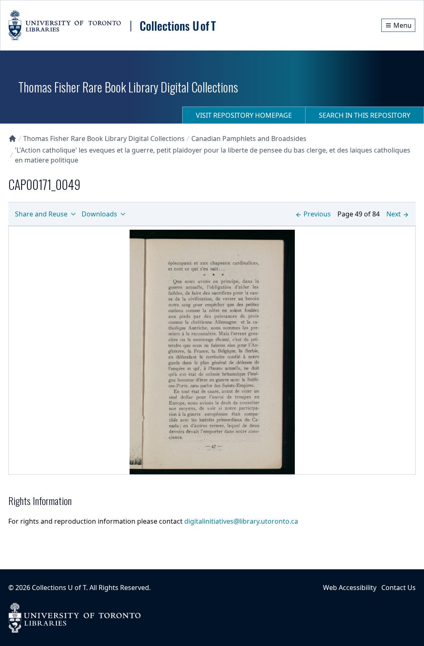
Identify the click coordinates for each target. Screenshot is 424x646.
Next (393, 214)
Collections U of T (59, 587)
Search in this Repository (364, 115)
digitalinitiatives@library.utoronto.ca (241, 521)
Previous (317, 214)
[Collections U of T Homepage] (12, 138)
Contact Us (398, 587)
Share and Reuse (41, 214)
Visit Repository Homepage (244, 115)
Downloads (99, 214)
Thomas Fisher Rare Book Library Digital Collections (104, 138)
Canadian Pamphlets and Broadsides (248, 138)
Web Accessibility (349, 587)
